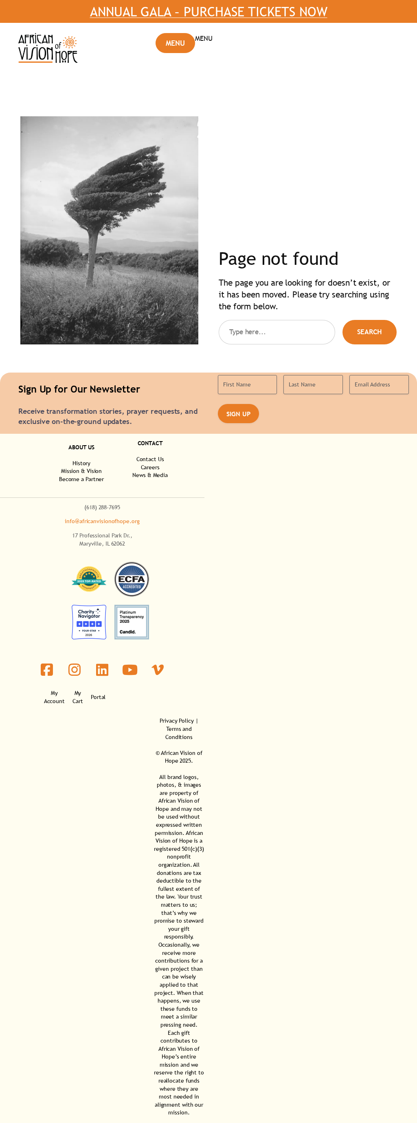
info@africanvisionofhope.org (102, 521)
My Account (54, 697)
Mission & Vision (81, 471)
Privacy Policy (177, 720)
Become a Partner (81, 479)
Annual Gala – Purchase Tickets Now (208, 11)
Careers (150, 467)
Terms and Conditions (179, 733)
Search (369, 332)
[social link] (47, 670)
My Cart (77, 697)
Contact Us (150, 459)
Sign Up (238, 413)
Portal (98, 697)
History (81, 463)
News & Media (150, 475)
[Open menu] (184, 43)
